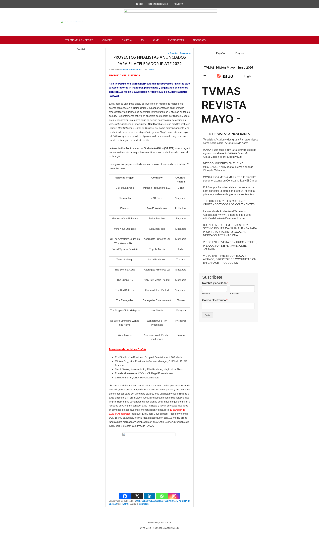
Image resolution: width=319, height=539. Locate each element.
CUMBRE (107, 40)
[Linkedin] (149, 496)
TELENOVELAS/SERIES (152, 501)
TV (142, 40)
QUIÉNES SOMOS (158, 4)
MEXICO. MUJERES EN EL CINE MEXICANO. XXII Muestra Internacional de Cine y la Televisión (228, 167)
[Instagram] (174, 496)
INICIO (139, 4)
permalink (144, 504)
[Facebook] (125, 496)
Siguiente (185, 53)
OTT (138, 501)
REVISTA (178, 4)
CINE (156, 40)
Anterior (172, 53)
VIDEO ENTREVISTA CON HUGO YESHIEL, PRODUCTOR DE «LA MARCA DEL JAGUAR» (230, 246)
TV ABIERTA (181, 501)
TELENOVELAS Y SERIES (79, 40)
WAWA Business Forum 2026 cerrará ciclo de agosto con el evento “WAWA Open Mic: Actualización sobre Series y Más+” (229, 153)
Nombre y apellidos (215, 283)
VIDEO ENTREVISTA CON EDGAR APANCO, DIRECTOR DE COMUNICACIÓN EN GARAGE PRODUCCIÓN (229, 259)
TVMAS (151, 69)
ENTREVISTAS (176, 40)
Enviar (208, 315)
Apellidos (234, 293)
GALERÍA (127, 40)
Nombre (206, 293)
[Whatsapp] (162, 496)
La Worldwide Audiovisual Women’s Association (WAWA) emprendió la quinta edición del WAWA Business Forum (227, 215)
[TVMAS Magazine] (72, 22)
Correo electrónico (214, 300)
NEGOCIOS (199, 40)
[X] (137, 496)
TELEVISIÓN (169, 501)
